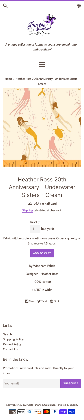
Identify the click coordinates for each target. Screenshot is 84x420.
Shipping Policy (13, 339)
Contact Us (10, 349)
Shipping (27, 210)
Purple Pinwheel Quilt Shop (40, 404)
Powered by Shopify (67, 404)
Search (7, 334)
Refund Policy (12, 344)
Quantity (35, 222)
